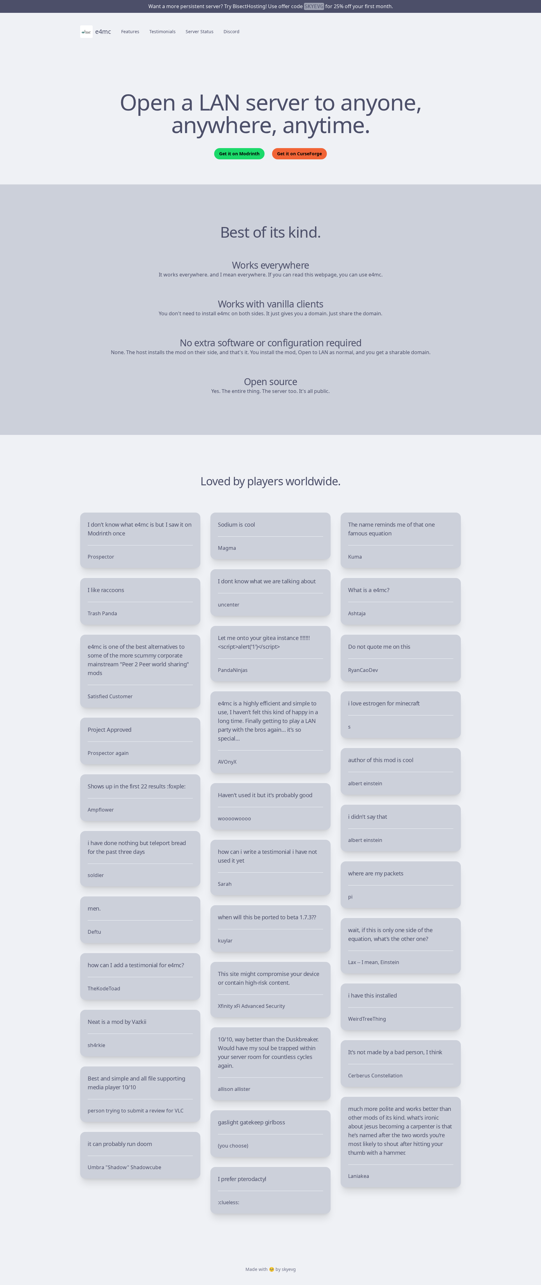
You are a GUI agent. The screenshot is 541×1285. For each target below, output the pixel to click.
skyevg (289, 1269)
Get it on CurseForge (299, 154)
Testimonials (162, 31)
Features (130, 31)
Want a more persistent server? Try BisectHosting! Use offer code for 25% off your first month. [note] (270, 6)
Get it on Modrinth (239, 154)
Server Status (200, 31)
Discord (232, 31)
